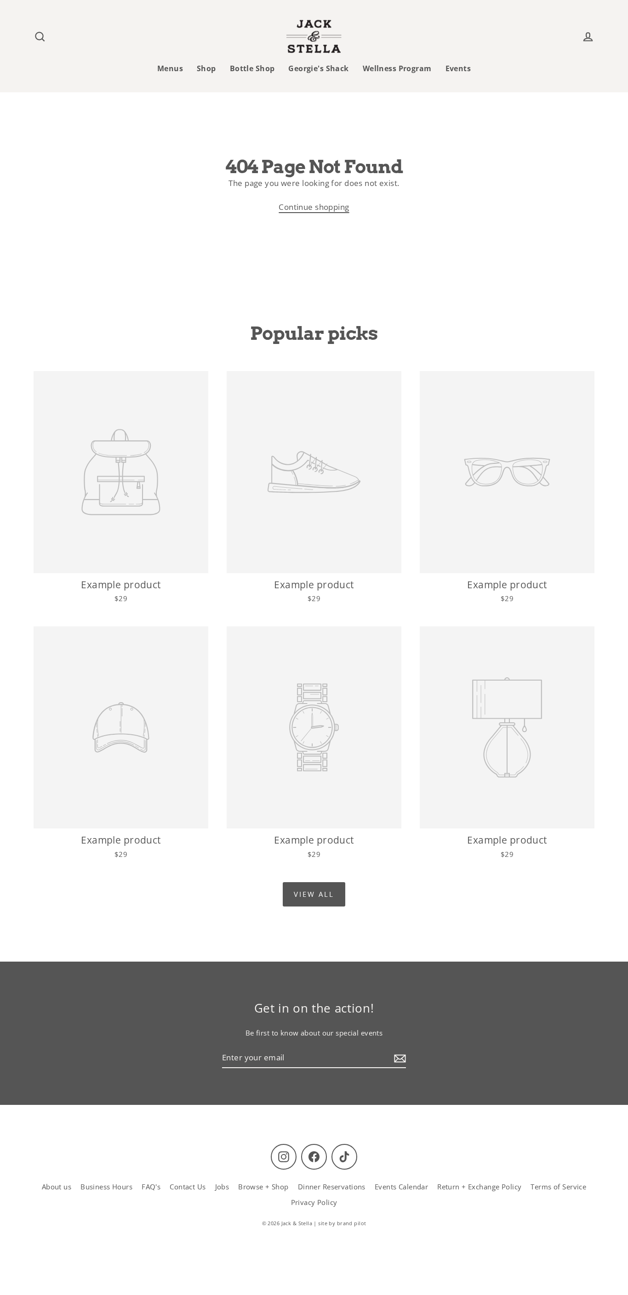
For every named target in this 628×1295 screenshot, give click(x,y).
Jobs (222, 1186)
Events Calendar (401, 1186)
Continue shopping (314, 207)
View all (314, 894)
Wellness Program (397, 68)
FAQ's (151, 1186)
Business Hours (106, 1186)
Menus (170, 68)
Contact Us (188, 1186)
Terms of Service (558, 1186)
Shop (206, 68)
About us (56, 1186)
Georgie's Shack (318, 68)
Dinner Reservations (331, 1186)
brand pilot (351, 1223)
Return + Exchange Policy (479, 1186)
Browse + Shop (263, 1186)
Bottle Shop (252, 68)
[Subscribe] (398, 1057)
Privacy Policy (314, 1202)
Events (458, 68)
